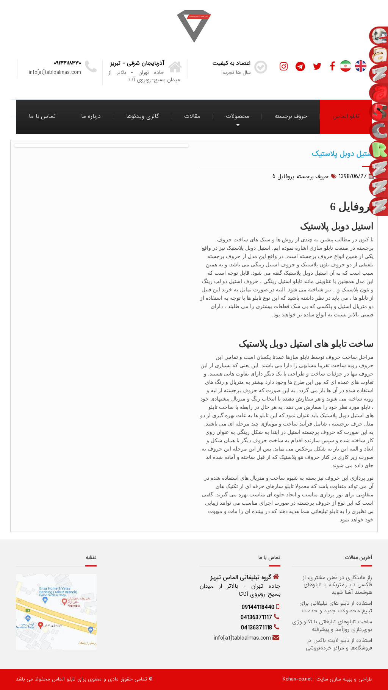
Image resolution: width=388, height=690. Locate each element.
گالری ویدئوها (142, 116)
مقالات (192, 116)
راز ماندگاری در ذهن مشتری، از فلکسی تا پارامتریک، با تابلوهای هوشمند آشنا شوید (337, 585)
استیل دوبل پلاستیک (343, 153)
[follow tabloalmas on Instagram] (284, 67)
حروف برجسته (291, 116)
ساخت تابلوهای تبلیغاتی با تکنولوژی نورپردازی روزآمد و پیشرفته (332, 625)
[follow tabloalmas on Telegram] (300, 67)
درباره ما (91, 116)
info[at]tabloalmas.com (242, 638)
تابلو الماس (346, 116)
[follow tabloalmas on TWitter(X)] (317, 67)
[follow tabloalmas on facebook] (332, 67)
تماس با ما (42, 116)
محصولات (237, 116)
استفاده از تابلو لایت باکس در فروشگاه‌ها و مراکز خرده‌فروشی (339, 644)
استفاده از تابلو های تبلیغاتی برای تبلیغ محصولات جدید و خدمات (335, 607)
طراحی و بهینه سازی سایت (343, 679)
